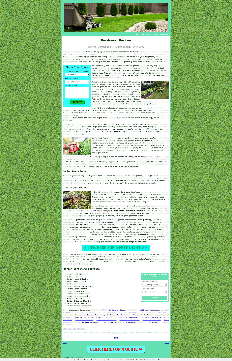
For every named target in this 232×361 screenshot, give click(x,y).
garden (166, 52)
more (92, 264)
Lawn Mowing (79, 284)
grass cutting (128, 94)
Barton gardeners (77, 220)
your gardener (128, 162)
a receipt (80, 134)
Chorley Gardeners (108, 312)
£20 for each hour (103, 110)
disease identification (90, 237)
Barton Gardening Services (81, 269)
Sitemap (65, 343)
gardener (127, 68)
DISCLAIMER (164, 34)
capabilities (101, 181)
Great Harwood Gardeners (87, 322)
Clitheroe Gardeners (107, 320)
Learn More (151, 359)
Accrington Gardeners (73, 315)
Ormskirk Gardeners (105, 317)
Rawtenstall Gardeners (113, 322)
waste (124, 118)
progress (134, 167)
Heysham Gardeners (84, 320)
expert (152, 183)
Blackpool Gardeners (85, 312)
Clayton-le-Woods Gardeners (105, 310)
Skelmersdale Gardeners (118, 315)
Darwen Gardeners (128, 310)
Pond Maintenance (82, 294)
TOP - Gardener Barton (73, 329)
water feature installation (155, 227)
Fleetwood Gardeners (143, 315)
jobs (102, 87)
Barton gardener (132, 71)
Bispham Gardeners (129, 312)
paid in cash (92, 132)
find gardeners (76, 254)
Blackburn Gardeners (136, 322)
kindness (124, 159)
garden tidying (116, 234)
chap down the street (113, 57)
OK (159, 359)
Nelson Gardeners (95, 315)
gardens (106, 99)
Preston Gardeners (152, 320)
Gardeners (84, 310)
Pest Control (80, 281)
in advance (123, 124)
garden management (104, 230)
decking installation (118, 127)
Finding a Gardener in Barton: (78, 52)
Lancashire (77, 239)
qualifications (159, 62)
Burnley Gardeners (84, 317)
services (143, 75)
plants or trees (152, 73)
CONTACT (155, 34)
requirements (98, 141)
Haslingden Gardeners (149, 310)
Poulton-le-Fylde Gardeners (154, 312)
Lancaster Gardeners (151, 317)
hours (96, 115)
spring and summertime (119, 89)
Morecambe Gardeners (130, 320)
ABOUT (149, 34)
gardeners (151, 104)
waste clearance (99, 104)
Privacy (167, 343)
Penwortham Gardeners (127, 317)
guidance (161, 143)
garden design (104, 178)
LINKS (143, 34)
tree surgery (90, 225)
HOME (137, 34)
